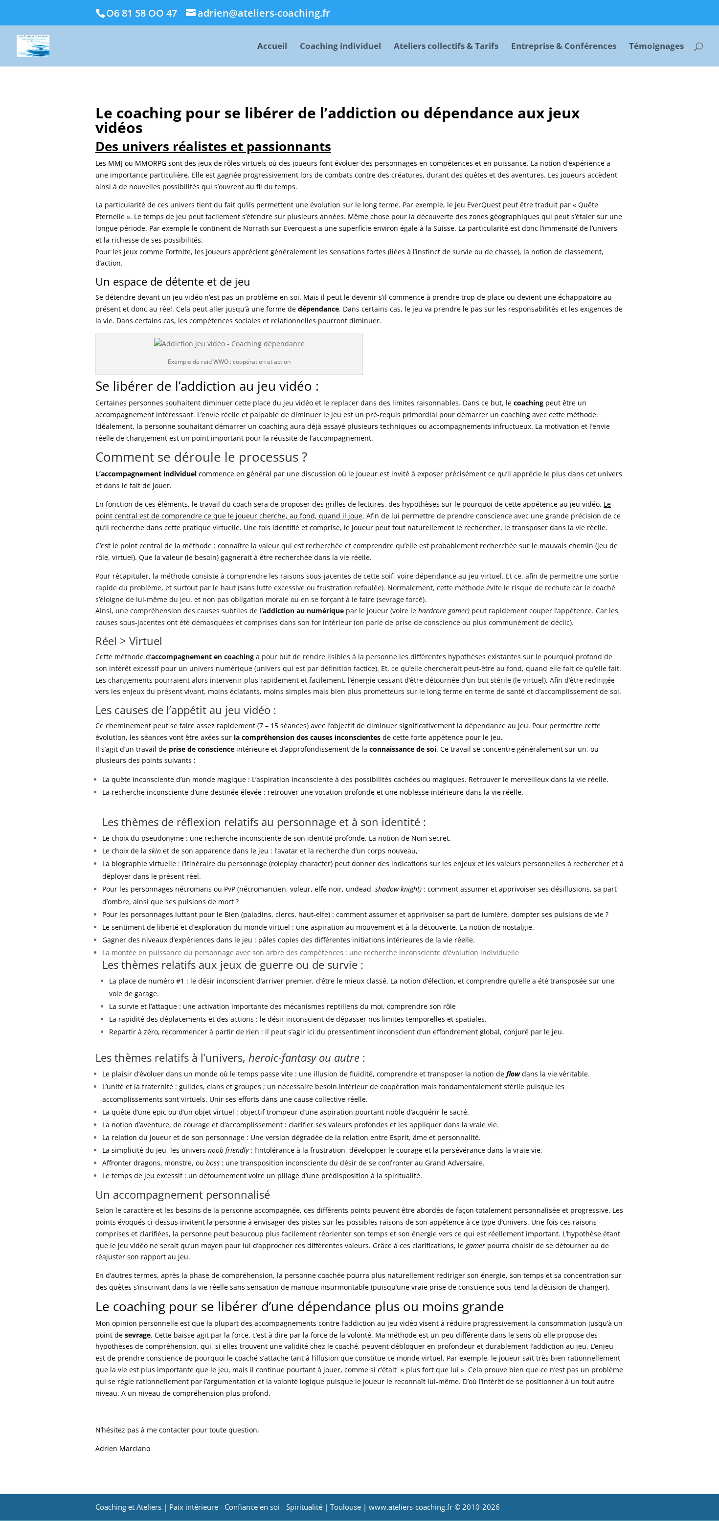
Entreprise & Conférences (563, 47)
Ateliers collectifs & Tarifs (446, 47)
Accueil (272, 47)
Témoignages (656, 47)
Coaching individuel (340, 47)
